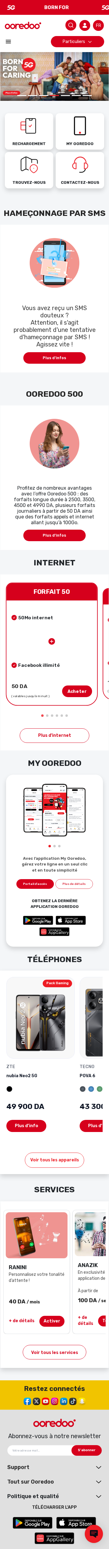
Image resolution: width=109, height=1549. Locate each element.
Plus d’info (26, 1125)
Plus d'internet (54, 735)
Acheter (77, 691)
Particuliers (74, 41)
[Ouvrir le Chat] (94, 1534)
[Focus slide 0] (21, 95)
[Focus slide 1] (32, 95)
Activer (52, 1321)
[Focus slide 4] (65, 95)
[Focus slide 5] (76, 95)
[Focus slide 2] (43, 95)
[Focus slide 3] (54, 95)
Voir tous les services (54, 1352)
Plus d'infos (54, 358)
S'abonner (86, 1450)
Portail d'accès (35, 884)
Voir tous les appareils (54, 1160)
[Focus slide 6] (87, 95)
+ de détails (22, 1320)
